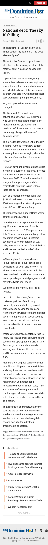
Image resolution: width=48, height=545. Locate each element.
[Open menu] (3, 3)
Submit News (32, 17)
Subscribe (40, 3)
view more (23, 513)
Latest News (9, 25)
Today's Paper (16, 17)
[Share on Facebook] (38, 41)
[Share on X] (43, 41)
